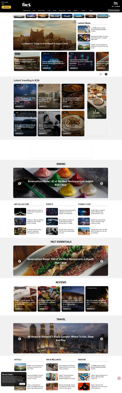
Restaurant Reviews (20, 288)
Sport (17, 112)
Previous (12, 16)
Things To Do (46, 53)
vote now (6, 7)
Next (109, 16)
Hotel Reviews (67, 288)
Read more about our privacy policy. (12, 381)
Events (72, 53)
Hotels (17, 53)
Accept (22, 384)
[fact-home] (27, 5)
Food (99, 53)
